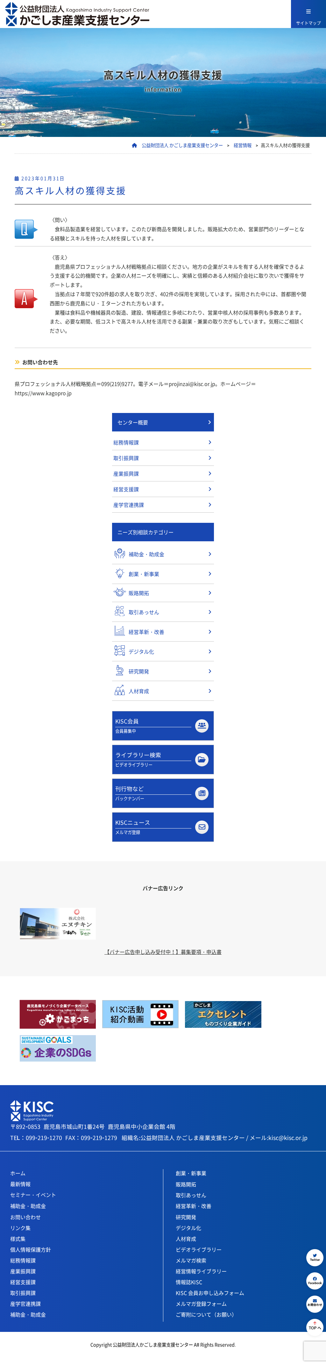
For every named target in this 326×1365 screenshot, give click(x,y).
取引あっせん (191, 1195)
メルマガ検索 (191, 1260)
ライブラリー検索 (138, 759)
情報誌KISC (189, 1282)
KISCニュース (132, 826)
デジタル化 (188, 1228)
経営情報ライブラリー (201, 1271)
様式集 (17, 1238)
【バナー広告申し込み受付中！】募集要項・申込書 (163, 952)
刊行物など (129, 793)
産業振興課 (126, 473)
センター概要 (132, 422)
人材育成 (186, 1238)
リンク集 (20, 1228)
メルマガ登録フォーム (201, 1303)
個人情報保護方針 (30, 1249)
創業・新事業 (191, 1173)
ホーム (17, 1173)
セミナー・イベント (33, 1194)
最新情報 (20, 1184)
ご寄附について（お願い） (206, 1314)
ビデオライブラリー (199, 1249)
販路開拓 (186, 1184)
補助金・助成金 (28, 1206)
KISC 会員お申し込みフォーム (210, 1293)
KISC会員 (127, 725)
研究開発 (186, 1217)
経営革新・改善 (193, 1206)
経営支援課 (126, 489)
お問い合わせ (25, 1217)
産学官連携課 (128, 504)
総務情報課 (126, 442)
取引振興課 (126, 458)
